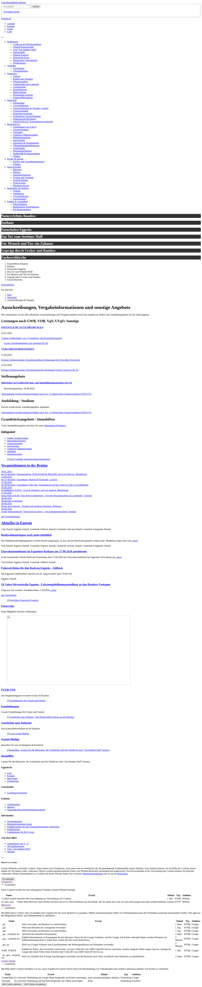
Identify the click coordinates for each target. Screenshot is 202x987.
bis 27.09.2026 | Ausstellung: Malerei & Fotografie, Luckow (29, 479)
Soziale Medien (10, 739)
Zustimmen (10, 885)
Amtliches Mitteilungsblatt (19, 449)
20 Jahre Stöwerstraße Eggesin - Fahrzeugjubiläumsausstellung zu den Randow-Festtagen (55, 584)
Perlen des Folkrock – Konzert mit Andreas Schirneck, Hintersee (31, 506)
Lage (9, 773)
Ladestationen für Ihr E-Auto (20, 832)
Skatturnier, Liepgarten (11, 501)
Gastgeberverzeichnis (17, 793)
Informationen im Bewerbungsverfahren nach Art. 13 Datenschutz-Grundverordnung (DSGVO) (46, 394)
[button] (4, 285)
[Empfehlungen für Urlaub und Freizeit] (26, 700)
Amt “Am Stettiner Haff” (19, 849)
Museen (10, 807)
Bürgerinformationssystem (19, 824)
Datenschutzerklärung (93, 873)
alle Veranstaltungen (10, 516)
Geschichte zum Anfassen (16, 722)
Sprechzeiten (13, 446)
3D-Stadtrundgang (15, 846)
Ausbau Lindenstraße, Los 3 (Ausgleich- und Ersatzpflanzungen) (31, 338)
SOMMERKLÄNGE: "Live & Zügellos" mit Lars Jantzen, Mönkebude (34, 490)
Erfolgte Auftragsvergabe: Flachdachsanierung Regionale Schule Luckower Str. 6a (39, 370)
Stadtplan (11, 451)
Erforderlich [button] (6, 882)
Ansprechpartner (15, 443)
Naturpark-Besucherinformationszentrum (26, 809)
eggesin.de (6, 18)
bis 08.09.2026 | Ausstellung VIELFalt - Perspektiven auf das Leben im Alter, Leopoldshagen (44, 485)
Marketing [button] (6, 905)
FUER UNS (8, 689)
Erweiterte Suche (12, 12)
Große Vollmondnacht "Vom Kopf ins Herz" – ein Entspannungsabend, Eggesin (38, 511)
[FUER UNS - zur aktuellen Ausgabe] (68, 684)
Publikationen (13, 829)
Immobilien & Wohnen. (55, 425)
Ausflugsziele (13, 804)
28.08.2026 (6, 498)
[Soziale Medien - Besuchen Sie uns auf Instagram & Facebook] (18, 733)
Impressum (12, 778)
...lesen (134, 540)
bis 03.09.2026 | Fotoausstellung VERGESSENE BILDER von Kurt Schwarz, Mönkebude (44, 474)
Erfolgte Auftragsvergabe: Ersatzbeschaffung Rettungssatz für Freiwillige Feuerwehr (40, 360)
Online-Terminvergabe (17, 438)
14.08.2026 (6, 477)
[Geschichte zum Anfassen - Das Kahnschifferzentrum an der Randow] (40, 717)
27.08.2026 (6, 493)
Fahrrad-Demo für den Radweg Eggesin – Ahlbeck (32, 568)
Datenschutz (13, 781)
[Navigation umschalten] (2, 37)
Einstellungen (8, 879)
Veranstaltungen (14, 821)
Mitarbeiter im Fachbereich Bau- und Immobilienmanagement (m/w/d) (36, 383)
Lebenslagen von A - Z (18, 843)
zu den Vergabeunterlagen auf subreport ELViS (26, 343)
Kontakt (11, 776)
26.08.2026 (6, 487)
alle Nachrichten (8, 595)
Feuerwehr (7, 606)
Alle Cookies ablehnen (11, 984)
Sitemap (11, 851)
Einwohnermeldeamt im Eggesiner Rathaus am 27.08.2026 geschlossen (44, 551)
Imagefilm (7, 755)
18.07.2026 (6, 471)
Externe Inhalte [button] (8, 961)
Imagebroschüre (14, 454)
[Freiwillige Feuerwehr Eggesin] (22, 600)
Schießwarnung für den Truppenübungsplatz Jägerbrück (33, 826)
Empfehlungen (10, 706)
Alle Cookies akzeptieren (35, 984)
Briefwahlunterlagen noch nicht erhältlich (26, 535)
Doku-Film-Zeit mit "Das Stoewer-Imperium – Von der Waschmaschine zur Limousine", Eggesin (46, 495)
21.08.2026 (6, 482)
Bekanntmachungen (16, 441)
